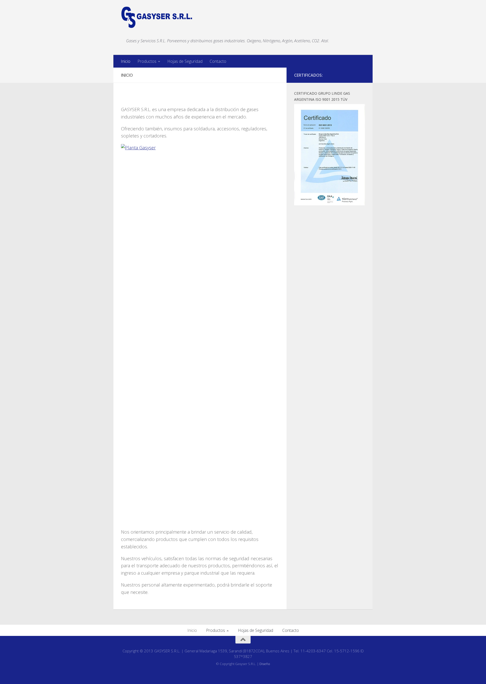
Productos (146, 61)
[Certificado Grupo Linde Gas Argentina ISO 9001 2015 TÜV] (329, 203)
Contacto (218, 61)
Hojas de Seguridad (184, 61)
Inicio (125, 61)
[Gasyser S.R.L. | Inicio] (157, 17)
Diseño (264, 663)
